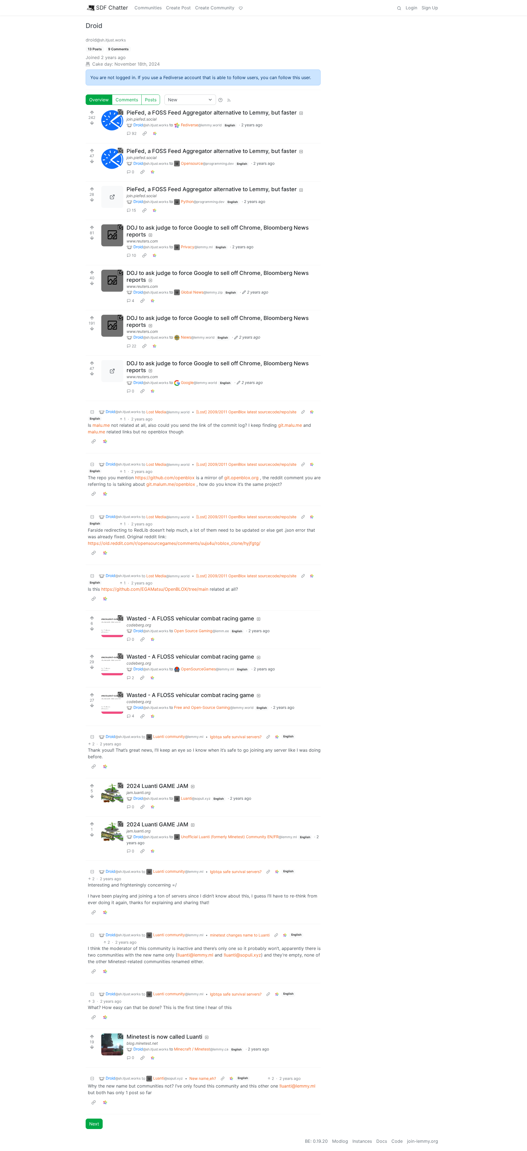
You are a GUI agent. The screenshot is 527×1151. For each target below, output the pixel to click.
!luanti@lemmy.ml (195, 955)
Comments (127, 99)
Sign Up (430, 7)
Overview (99, 99)
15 (134, 210)
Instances (362, 1141)
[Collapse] (92, 412)
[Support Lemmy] (241, 7)
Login (411, 7)
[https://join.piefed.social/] (112, 120)
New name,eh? (202, 1078)
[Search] (399, 7)
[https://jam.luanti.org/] (112, 794)
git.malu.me (290, 425)
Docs (381, 1141)
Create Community (214, 7)
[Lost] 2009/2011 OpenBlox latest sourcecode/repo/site (246, 411)
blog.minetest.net (142, 1043)
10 (134, 255)
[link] (144, 133)
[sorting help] (220, 99)
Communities (148, 7)
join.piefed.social (141, 119)
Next (94, 1124)
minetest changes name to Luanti (240, 935)
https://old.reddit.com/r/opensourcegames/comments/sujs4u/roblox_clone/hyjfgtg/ (174, 543)
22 (134, 346)
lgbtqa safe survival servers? (236, 736)
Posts (150, 99)
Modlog (340, 1141)
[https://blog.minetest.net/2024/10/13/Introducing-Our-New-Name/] (112, 1044)
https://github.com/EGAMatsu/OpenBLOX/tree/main (154, 589)
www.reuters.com (142, 241)
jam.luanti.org (139, 792)
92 (134, 133)
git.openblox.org (241, 477)
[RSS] (229, 99)
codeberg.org (139, 625)
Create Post (178, 7)
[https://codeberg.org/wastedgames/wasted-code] (112, 626)
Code (397, 1141)
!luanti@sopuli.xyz (242, 955)
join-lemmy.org (422, 1141)
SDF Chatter (112, 7)
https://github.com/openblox (165, 477)
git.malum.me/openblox (170, 484)
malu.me (101, 425)
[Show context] (303, 412)
